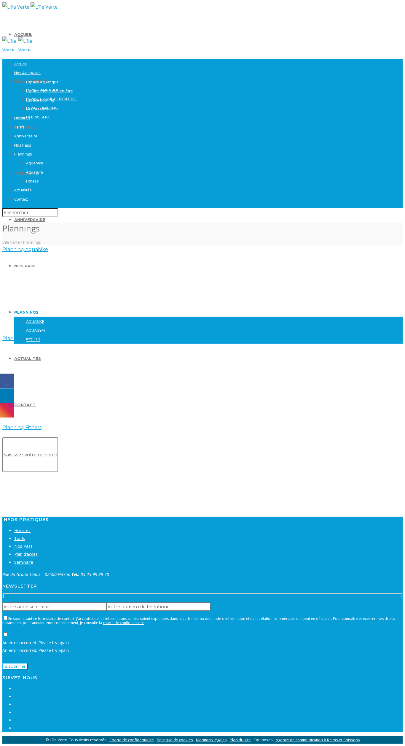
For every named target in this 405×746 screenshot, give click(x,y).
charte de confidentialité (123, 622)
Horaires (25, 127)
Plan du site (240, 739)
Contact (25, 404)
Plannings (26, 312)
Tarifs (19, 127)
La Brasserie (38, 117)
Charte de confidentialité (131, 739)
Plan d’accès (26, 554)
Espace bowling (40, 100)
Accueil (23, 34)
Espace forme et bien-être (49, 90)
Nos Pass (25, 266)
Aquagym (35, 330)
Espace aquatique (42, 82)
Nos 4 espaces (27, 72)
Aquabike (35, 321)
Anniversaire (29, 219)
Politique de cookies (175, 739)
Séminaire (23, 562)
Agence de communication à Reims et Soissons (318, 739)
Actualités (27, 358)
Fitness (32, 181)
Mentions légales (211, 739)
